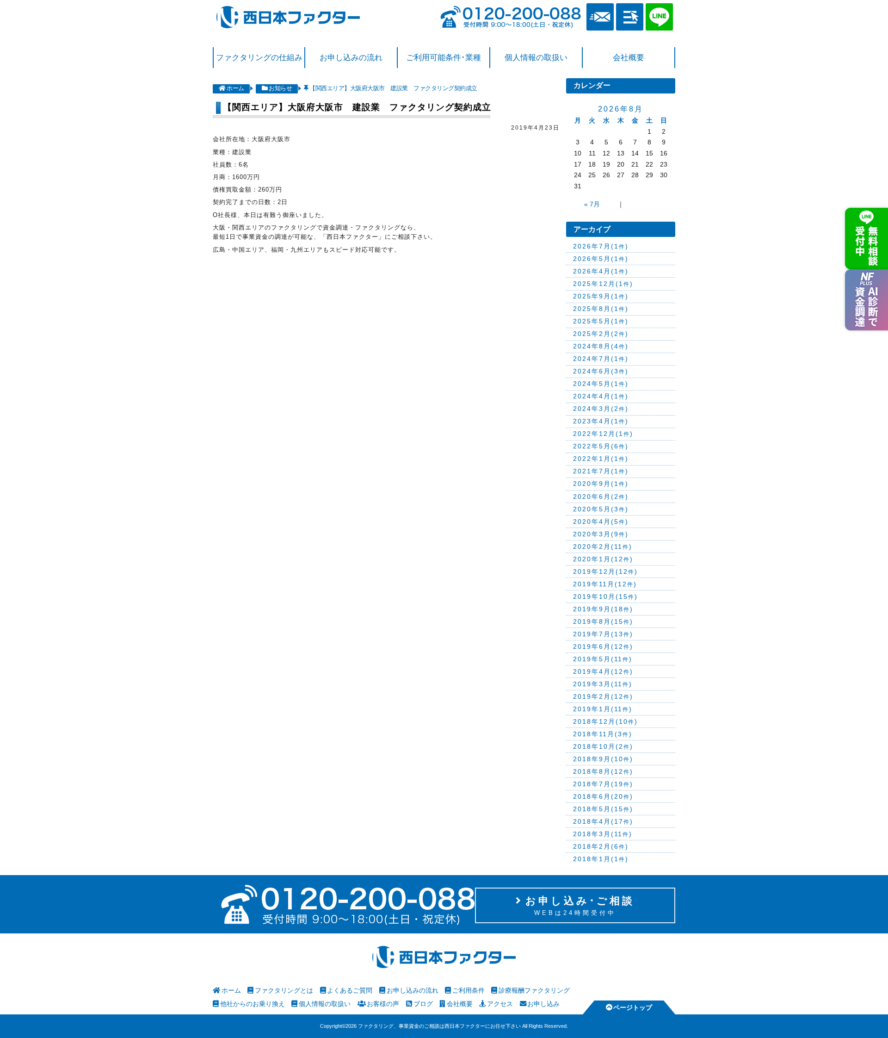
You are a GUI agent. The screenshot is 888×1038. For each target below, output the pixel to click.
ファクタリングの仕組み (259, 57)
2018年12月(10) (605, 721)
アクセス (500, 1003)
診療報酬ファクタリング (534, 990)
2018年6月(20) (603, 796)
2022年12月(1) (603, 433)
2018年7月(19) (603, 784)
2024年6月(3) (601, 371)
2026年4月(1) (601, 271)
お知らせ (280, 88)
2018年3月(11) (602, 834)
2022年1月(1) (601, 458)
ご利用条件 (468, 990)
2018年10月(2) (603, 746)
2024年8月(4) (601, 346)
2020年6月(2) (601, 496)
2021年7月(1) (601, 471)
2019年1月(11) (602, 709)
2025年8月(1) (601, 308)
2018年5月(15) (603, 809)
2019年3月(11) (602, 684)
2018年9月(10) (603, 759)
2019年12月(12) (605, 571)
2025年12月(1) (603, 283)
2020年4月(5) (601, 521)
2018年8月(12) (603, 771)
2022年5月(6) (601, 446)
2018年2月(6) (601, 846)
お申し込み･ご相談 (580, 905)
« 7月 (592, 204)
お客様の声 (383, 1003)
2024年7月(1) (601, 358)
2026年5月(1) (601, 258)
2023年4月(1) (601, 421)
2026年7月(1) (601, 246)
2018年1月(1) (601, 859)
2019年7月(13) (603, 634)
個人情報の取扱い (536, 57)
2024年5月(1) (601, 383)
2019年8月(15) (603, 621)
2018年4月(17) (603, 821)
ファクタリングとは (284, 990)
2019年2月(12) (603, 696)
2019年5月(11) (602, 659)
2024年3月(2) (601, 408)
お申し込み (543, 1003)
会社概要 (628, 57)
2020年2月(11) (602, 546)
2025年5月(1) (601, 321)
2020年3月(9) (601, 534)
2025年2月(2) (601, 333)
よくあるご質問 (349, 990)
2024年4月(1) (601, 396)
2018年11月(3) (602, 734)
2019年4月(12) (603, 671)
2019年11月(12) (605, 584)
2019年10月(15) (605, 596)
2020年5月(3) (601, 509)
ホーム (235, 88)
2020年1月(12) (603, 559)
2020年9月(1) (601, 483)
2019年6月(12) (603, 646)
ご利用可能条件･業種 (443, 57)
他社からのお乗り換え (252, 1003)
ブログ (423, 1003)
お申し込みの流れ (351, 57)
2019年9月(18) (603, 609)
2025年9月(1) (601, 296)
